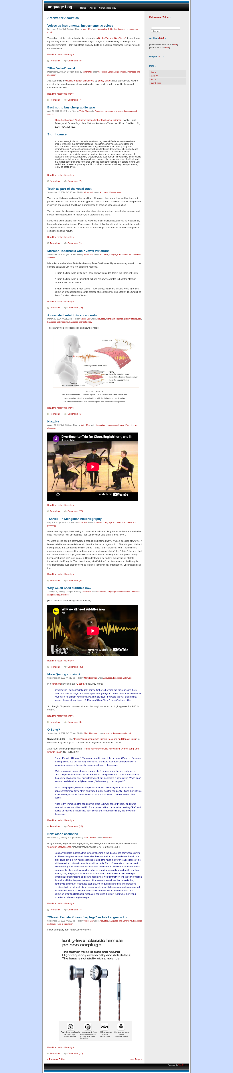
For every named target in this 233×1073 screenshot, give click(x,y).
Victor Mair (87, 29)
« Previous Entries (56, 1059)
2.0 (154, 76)
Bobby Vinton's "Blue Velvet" (112, 38)
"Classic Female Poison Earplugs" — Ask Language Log (87, 917)
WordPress (156, 83)
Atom (153, 79)
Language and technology (80, 322)
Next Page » (136, 1059)
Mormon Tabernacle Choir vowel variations (78, 251)
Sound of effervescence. (60, 847)
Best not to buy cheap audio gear (71, 107)
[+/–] (161, 38)
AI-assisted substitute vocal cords (72, 315)
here (175, 44)
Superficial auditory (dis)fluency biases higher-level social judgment (88, 120)
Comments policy (107, 8)
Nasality (53, 421)
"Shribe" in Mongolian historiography (74, 519)
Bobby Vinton (104, 80)
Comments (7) (75, 100)
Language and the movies (118, 592)
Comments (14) (75, 826)
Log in (153, 72)
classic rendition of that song (80, 80)
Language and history (113, 522)
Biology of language (132, 319)
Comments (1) (75, 243)
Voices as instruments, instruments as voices (80, 25)
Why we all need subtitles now (69, 588)
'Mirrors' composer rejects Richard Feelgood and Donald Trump (105, 739)
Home (83, 8)
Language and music (117, 72)
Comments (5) (75, 414)
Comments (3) (75, 722)
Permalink (55, 60)
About (93, 8)
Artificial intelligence (116, 29)
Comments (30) (75, 667)
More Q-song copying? (63, 674)
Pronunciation (115, 192)
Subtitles (65, 595)
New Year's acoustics (62, 834)
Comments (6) (75, 60)
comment (56, 684)
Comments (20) (75, 511)
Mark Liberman (90, 678)
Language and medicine (57, 322)
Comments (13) (75, 307)
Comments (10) (75, 1053)
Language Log (59, 7)
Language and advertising (120, 921)
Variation (51, 257)
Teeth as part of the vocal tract (69, 188)
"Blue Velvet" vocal (61, 68)
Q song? (81, 684)
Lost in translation (65, 924)
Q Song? (53, 729)
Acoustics (102, 29)
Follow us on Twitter (159, 17)
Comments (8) (75, 580)
